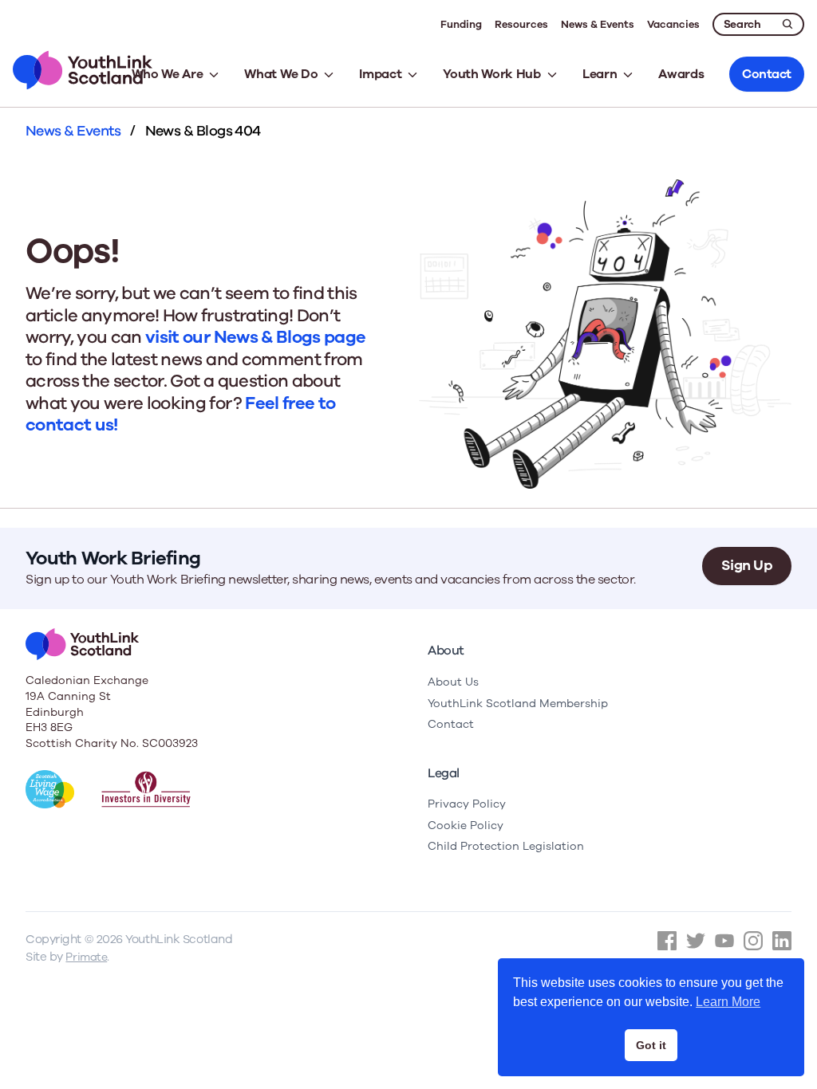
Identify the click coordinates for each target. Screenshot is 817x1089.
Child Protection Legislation (506, 846)
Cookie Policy (465, 825)
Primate (86, 957)
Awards (681, 74)
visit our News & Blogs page (255, 337)
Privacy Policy (467, 804)
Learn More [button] (728, 1001)
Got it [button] (651, 1045)
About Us (453, 682)
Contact (451, 724)
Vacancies (673, 25)
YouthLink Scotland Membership (518, 703)
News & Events (597, 25)
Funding (461, 25)
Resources (521, 25)
